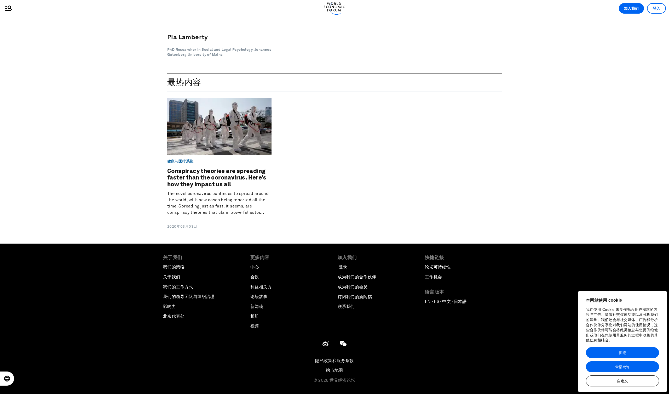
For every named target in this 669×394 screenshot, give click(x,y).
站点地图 (334, 370)
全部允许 (622, 367)
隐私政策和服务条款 (334, 360)
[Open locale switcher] (7, 378)
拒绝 (622, 353)
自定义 (622, 381)
